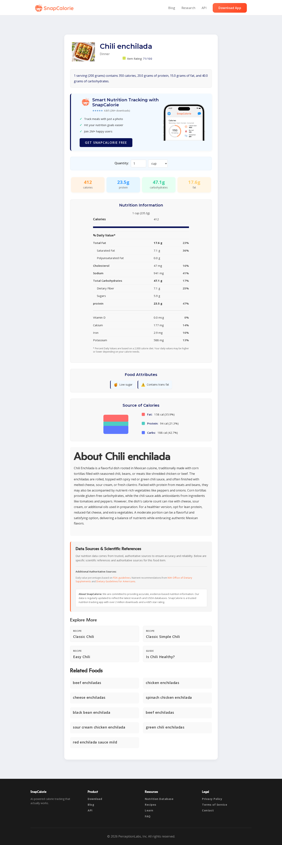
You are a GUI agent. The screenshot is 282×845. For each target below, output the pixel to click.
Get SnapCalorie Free (106, 142)
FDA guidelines (121, 577)
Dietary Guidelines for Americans (115, 581)
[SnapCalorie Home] (55, 8)
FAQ (148, 816)
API (204, 8)
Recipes (150, 804)
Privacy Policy (212, 799)
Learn (149, 810)
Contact (208, 810)
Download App (230, 8)
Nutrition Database (159, 799)
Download (95, 799)
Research (188, 8)
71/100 (147, 58)
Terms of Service (214, 804)
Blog (171, 8)
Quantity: (122, 163)
